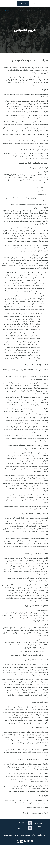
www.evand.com (15, 134)
